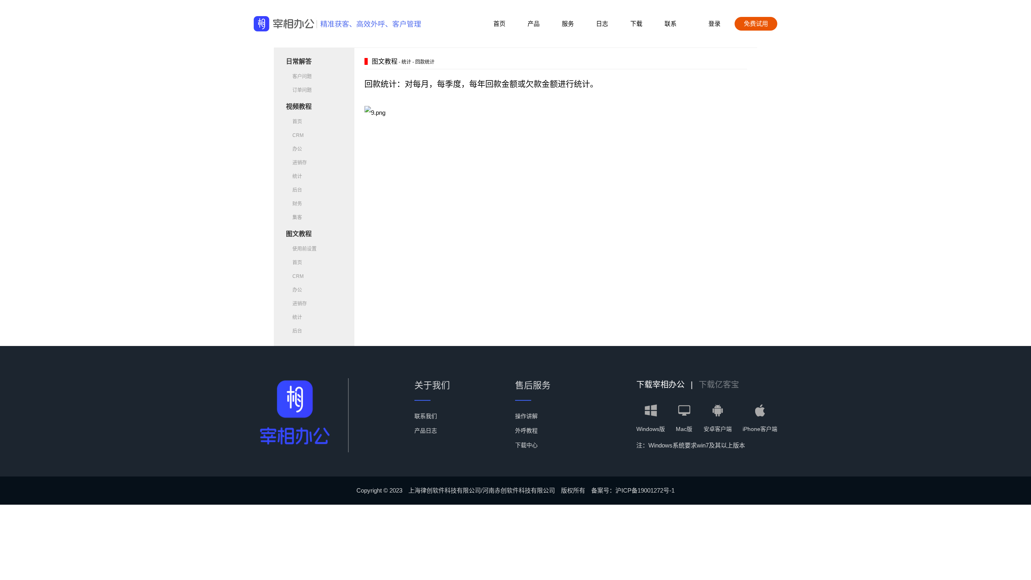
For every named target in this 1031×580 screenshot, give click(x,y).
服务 (568, 23)
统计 (297, 176)
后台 (297, 190)
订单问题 (302, 90)
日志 (602, 23)
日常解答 (299, 61)
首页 (499, 23)
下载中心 (526, 445)
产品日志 (425, 430)
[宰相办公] (284, 24)
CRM (298, 135)
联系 (671, 23)
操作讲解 (526, 416)
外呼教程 (526, 430)
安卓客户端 (718, 429)
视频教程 (299, 106)
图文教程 (299, 233)
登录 (714, 23)
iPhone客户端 (760, 429)
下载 (636, 23)
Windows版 (650, 429)
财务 (297, 204)
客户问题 (302, 76)
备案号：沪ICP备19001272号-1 (633, 490)
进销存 (299, 163)
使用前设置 (304, 249)
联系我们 (425, 416)
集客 (297, 217)
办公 (297, 149)
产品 (534, 23)
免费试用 (756, 23)
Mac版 (684, 429)
